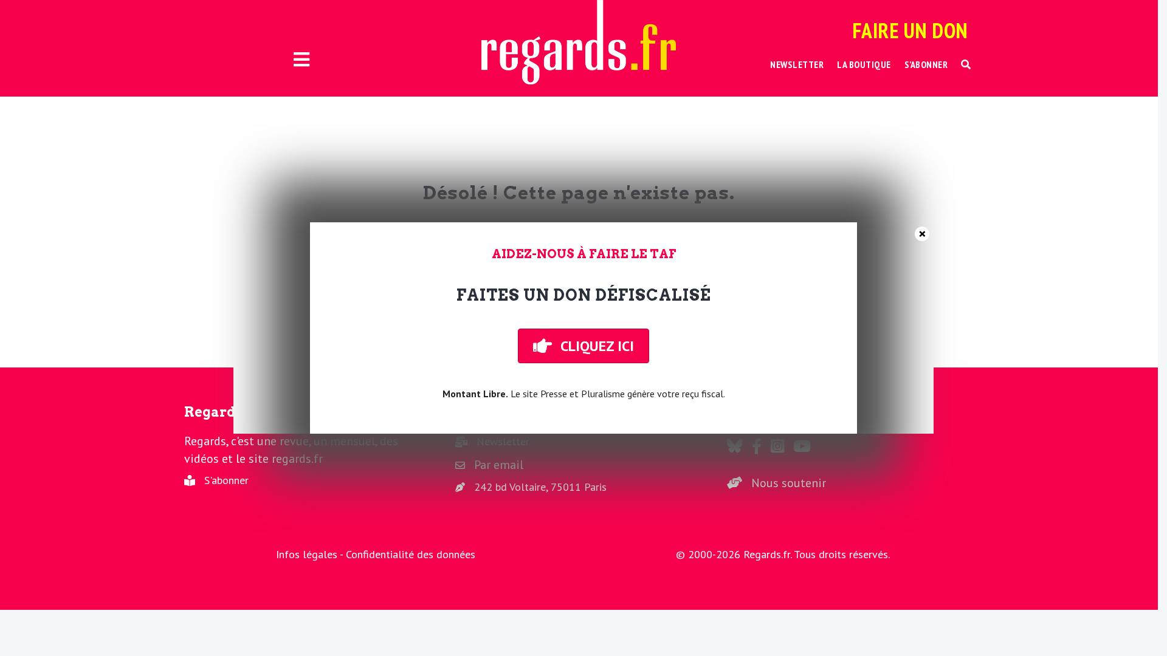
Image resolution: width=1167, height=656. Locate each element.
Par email (498, 465)
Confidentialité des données (410, 554)
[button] (966, 64)
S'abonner (226, 480)
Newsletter (503, 441)
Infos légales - (311, 554)
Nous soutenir (788, 483)
